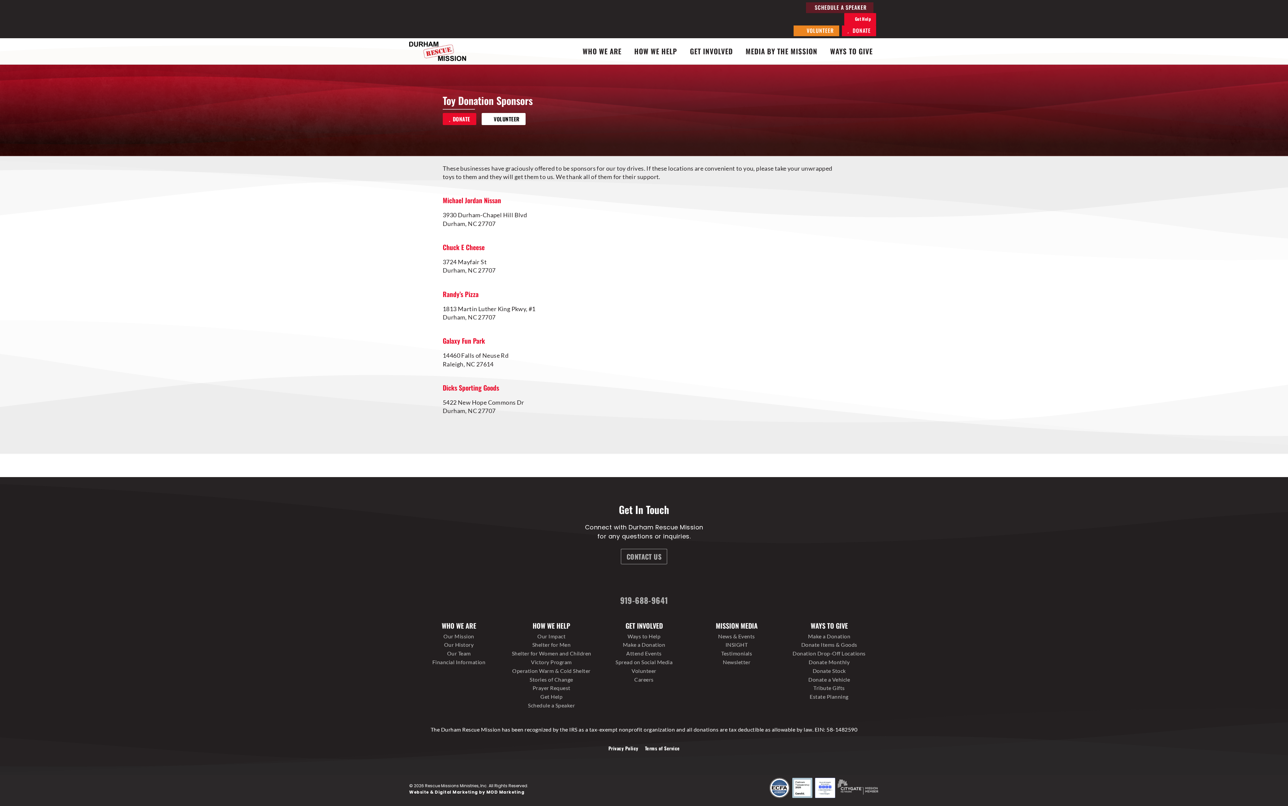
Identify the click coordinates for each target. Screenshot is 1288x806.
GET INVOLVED (711, 51)
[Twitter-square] (656, 580)
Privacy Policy (623, 748)
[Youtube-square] (681, 580)
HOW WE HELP (655, 51)
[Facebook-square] (606, 580)
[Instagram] (631, 580)
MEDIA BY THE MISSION (781, 51)
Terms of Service (662, 748)
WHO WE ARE (602, 51)
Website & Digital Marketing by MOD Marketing (466, 792)
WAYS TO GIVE (851, 51)
